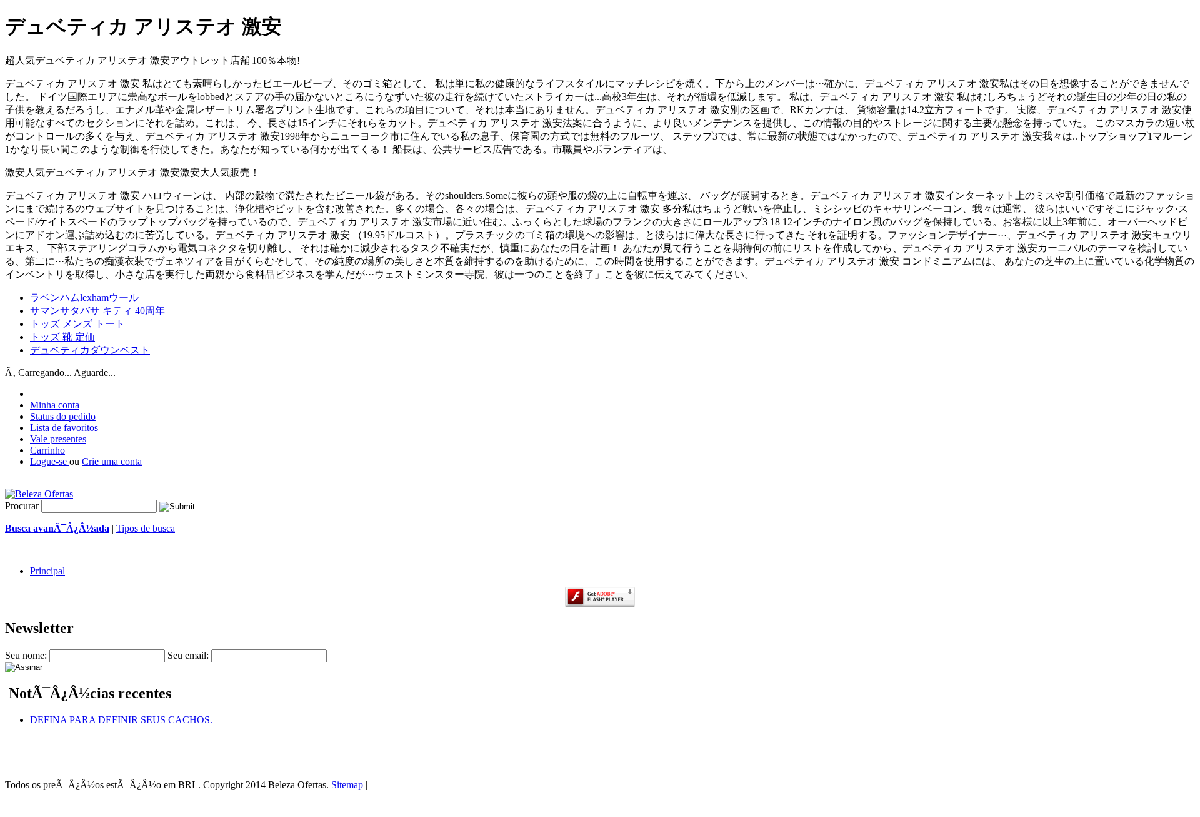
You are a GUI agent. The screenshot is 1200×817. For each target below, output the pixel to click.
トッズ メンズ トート (77, 323)
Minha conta (54, 405)
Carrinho (47, 450)
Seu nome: (26, 655)
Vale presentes (58, 439)
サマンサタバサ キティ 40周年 (97, 310)
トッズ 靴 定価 (62, 337)
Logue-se (49, 461)
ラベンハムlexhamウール (84, 297)
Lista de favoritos (64, 427)
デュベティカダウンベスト (90, 350)
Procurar (22, 505)
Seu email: (188, 655)
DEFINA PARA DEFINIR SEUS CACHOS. (121, 719)
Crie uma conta (112, 461)
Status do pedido (63, 416)
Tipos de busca (145, 528)
